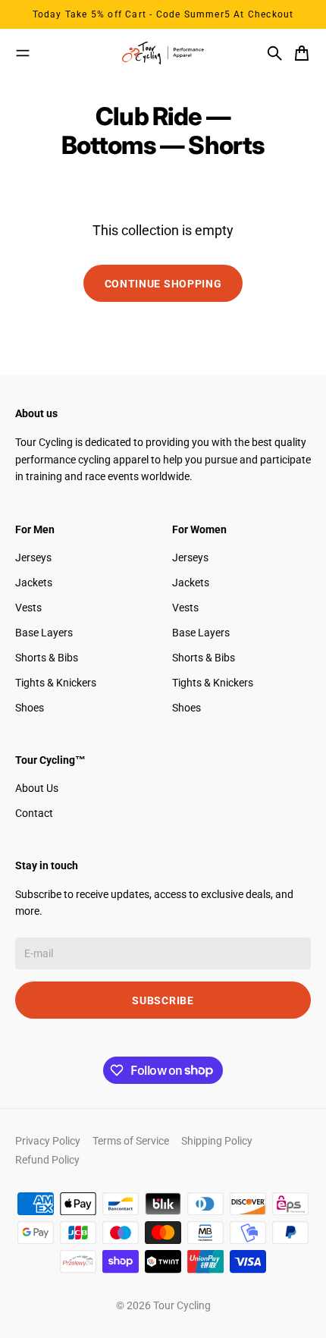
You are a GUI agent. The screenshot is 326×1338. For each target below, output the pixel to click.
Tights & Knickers (55, 683)
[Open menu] (22, 53)
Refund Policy (47, 1160)
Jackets (33, 582)
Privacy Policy (47, 1141)
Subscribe (162, 1000)
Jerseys (33, 557)
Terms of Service (130, 1141)
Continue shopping (163, 284)
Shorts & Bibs (46, 658)
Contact (34, 813)
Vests (28, 607)
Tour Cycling (182, 1305)
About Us (36, 788)
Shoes (29, 708)
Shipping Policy (216, 1141)
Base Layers (44, 633)
